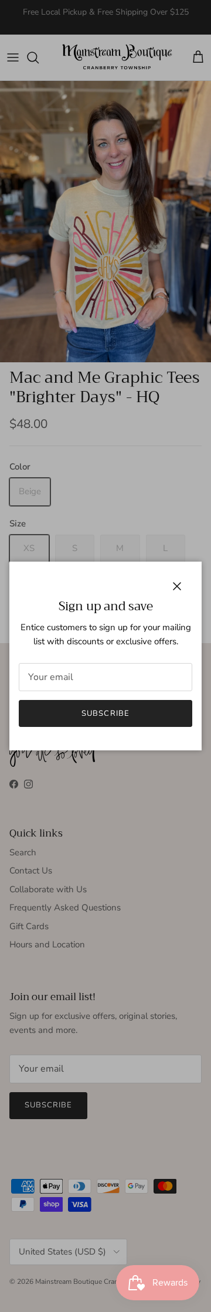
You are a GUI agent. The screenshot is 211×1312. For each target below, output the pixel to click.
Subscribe (105, 713)
